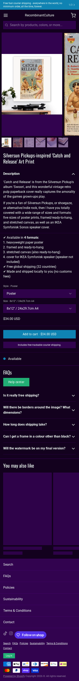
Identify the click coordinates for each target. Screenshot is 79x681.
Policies (8, 587)
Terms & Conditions (17, 610)
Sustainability (13, 599)
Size (18, 301)
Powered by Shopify (14, 676)
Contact (8, 622)
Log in (9, 655)
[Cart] (72, 15)
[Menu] (7, 15)
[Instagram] (11, 635)
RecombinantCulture (39, 15)
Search (8, 564)
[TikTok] (5, 635)
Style (10, 286)
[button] (39, 334)
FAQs (7, 576)
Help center (16, 382)
